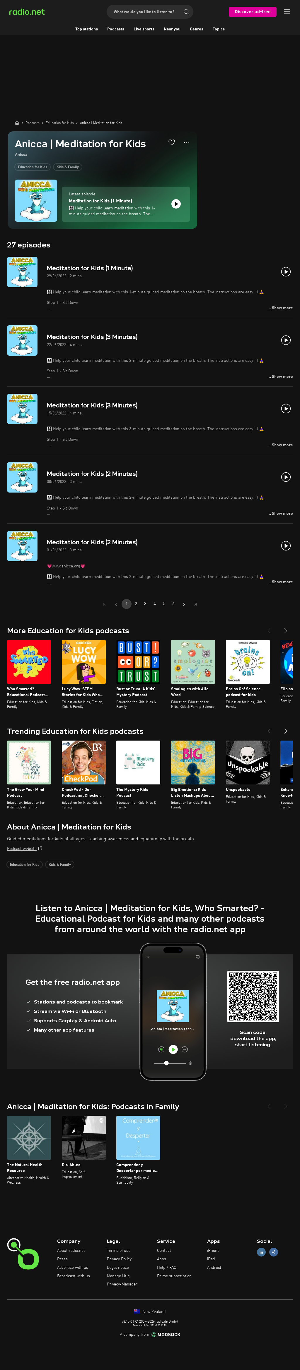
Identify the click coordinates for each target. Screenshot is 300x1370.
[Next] (286, 628)
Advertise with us (72, 1268)
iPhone (213, 1251)
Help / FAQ (166, 1268)
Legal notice (118, 1268)
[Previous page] (116, 604)
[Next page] (184, 604)
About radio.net (71, 1251)
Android (214, 1268)
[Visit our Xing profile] (273, 1252)
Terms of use (118, 1251)
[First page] (104, 604)
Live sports (144, 29)
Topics (219, 29)
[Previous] (269, 628)
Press (62, 1259)
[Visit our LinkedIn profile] (261, 1252)
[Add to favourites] (171, 142)
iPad (211, 1259)
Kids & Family (68, 167)
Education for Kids (32, 167)
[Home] (17, 123)
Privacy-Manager (122, 1284)
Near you (172, 29)
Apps (161, 1259)
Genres (196, 29)
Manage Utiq (118, 1276)
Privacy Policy (119, 1259)
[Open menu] (287, 11)
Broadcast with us (73, 1276)
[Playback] (176, 204)
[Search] (186, 11)
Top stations (86, 29)
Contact (164, 1251)
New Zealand (153, 1312)
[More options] (186, 142)
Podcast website (22, 849)
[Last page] (195, 604)
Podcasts (115, 29)
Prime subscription (174, 1276)
